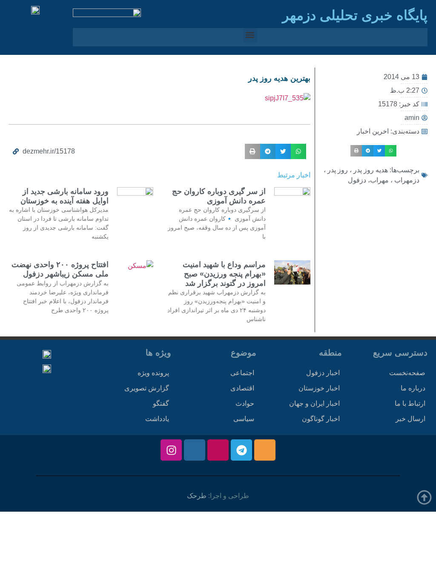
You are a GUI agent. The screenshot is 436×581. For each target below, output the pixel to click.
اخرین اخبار (373, 131)
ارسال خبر (410, 418)
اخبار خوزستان (319, 388)
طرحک (197, 495)
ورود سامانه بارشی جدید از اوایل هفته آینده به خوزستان (64, 196)
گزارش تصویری (146, 388)
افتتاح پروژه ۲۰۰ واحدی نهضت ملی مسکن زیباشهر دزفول (60, 269)
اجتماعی (242, 372)
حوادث (244, 403)
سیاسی (243, 418)
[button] (250, 35)
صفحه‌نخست (407, 372)
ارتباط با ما (410, 403)
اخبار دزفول (323, 372)
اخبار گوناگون (321, 418)
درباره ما (413, 388)
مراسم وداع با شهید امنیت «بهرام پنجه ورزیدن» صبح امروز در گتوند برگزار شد (224, 273)
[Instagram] (171, 450)
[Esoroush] (194, 450)
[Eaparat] (218, 450)
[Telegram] (241, 450)
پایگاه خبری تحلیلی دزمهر (354, 15)
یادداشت (157, 418)
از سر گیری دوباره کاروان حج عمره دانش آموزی (219, 196)
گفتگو (161, 403)
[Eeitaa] (264, 450)
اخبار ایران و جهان (314, 403)
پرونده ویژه (153, 372)
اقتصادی (242, 388)
